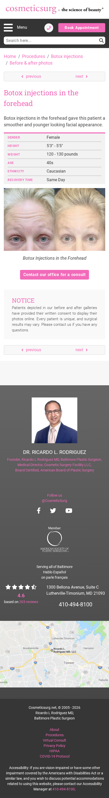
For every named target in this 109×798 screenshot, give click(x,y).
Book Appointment (82, 27)
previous (33, 76)
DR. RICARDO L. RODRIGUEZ (54, 452)
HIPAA (54, 751)
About (54, 730)
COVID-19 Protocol (54, 756)
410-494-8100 (75, 604)
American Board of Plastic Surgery (67, 470)
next (79, 76)
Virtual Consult (54, 740)
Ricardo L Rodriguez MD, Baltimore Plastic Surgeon (61, 459)
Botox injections (67, 56)
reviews (28, 602)
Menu (22, 27)
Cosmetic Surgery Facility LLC (67, 465)
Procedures (33, 56)
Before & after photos (31, 63)
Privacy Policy (54, 746)
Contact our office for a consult (54, 274)
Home (10, 56)
